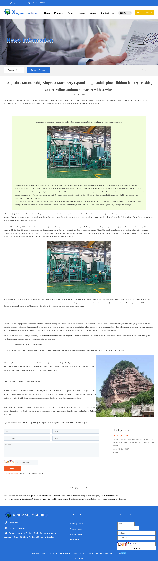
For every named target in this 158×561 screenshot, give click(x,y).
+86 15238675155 (15, 523)
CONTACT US (124, 514)
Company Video (76, 529)
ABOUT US (75, 514)
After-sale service (76, 534)
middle (81, 488)
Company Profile (76, 524)
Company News (14, 70)
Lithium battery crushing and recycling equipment (55, 336)
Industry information (38, 70)
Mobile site (79, 558)
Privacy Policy (75, 539)
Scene (82, 13)
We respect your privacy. (12, 473)
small (85, 488)
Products (58, 13)
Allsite (119, 553)
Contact (105, 13)
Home (47, 13)
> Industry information (146, 70)
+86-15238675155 (38, 3)
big (77, 488)
